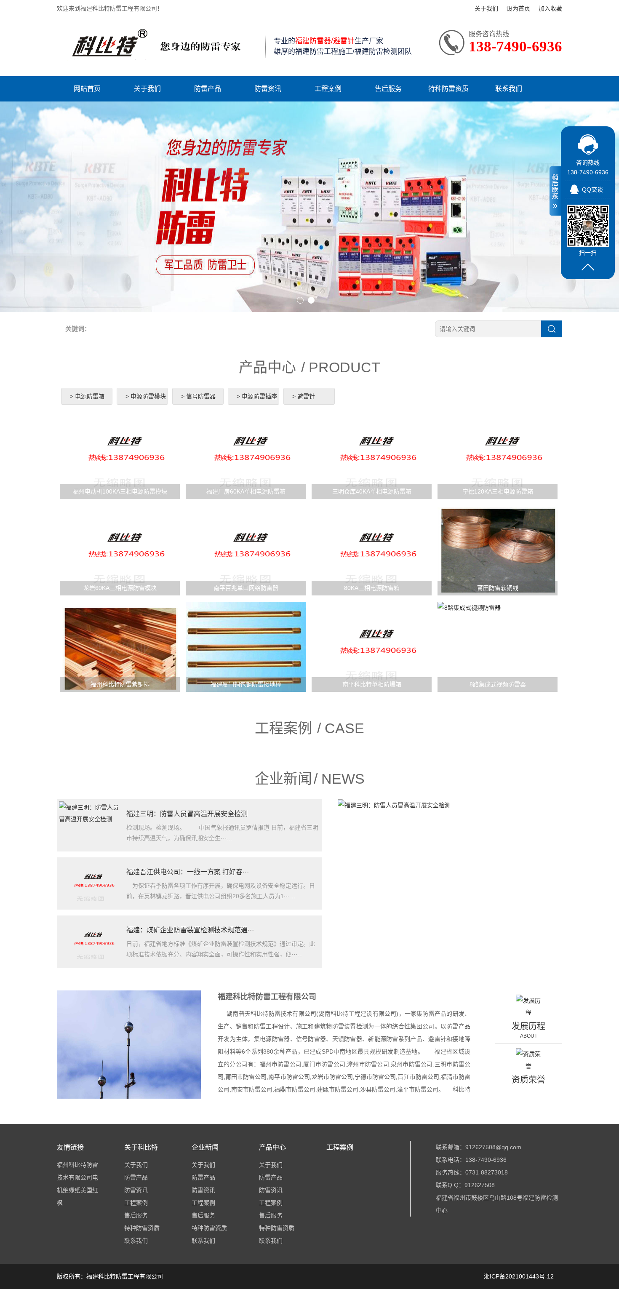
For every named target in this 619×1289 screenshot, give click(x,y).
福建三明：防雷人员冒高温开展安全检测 (187, 813)
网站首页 (87, 88)
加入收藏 (550, 8)
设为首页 (518, 8)
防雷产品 (207, 88)
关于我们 (486, 8)
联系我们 (508, 88)
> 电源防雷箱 (87, 396)
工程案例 (328, 88)
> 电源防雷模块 (145, 396)
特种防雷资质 (448, 88)
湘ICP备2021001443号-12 (519, 1276)
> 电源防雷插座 (257, 396)
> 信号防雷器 (198, 396)
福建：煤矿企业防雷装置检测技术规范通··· (190, 930)
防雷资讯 (267, 88)
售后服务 (388, 88)
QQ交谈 (592, 189)
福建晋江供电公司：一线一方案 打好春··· (187, 871)
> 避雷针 (303, 396)
